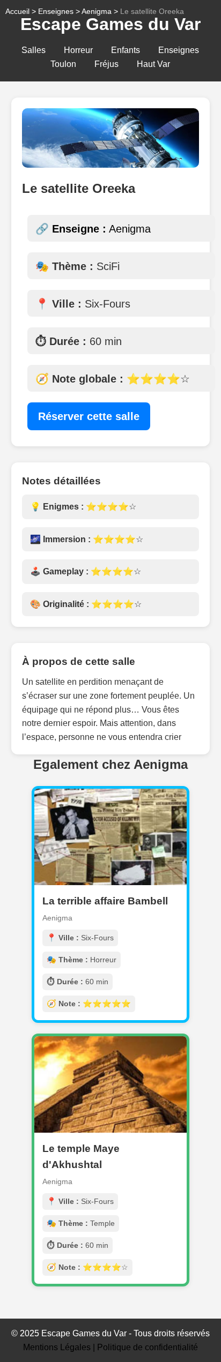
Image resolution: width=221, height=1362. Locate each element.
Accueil (17, 11)
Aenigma (97, 11)
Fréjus (106, 64)
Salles (33, 50)
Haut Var (153, 64)
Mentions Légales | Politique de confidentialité (110, 1347)
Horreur (78, 50)
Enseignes (178, 50)
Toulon (63, 64)
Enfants (125, 50)
